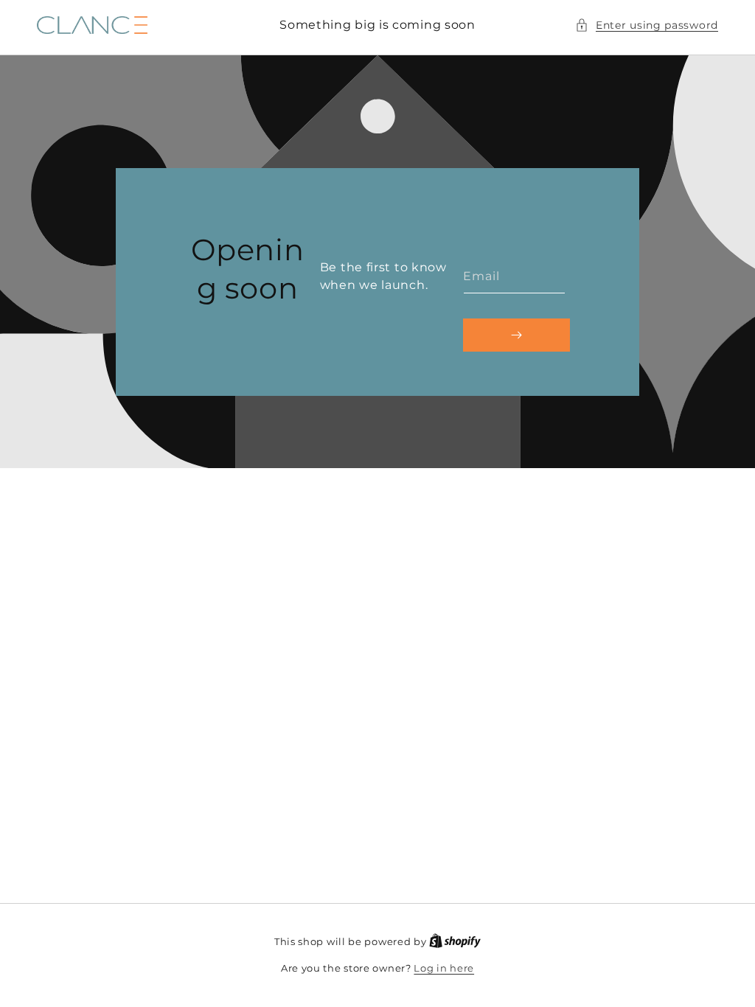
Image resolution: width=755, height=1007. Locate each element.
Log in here (444, 968)
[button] (646, 25)
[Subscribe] (516, 334)
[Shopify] (455, 941)
